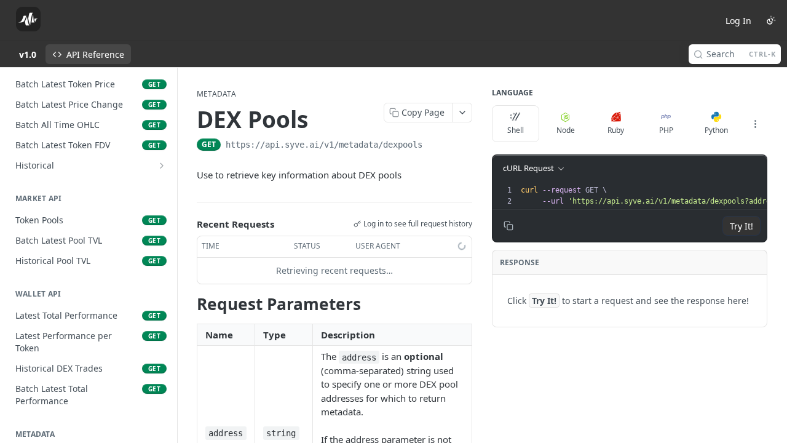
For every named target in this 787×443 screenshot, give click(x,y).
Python (716, 130)
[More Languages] (755, 123)
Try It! (741, 226)
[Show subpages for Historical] (162, 165)
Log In (738, 20)
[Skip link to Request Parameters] (188, 304)
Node (565, 130)
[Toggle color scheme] (771, 20)
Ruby (615, 130)
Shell (515, 130)
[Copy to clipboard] (434, 145)
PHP (666, 130)
